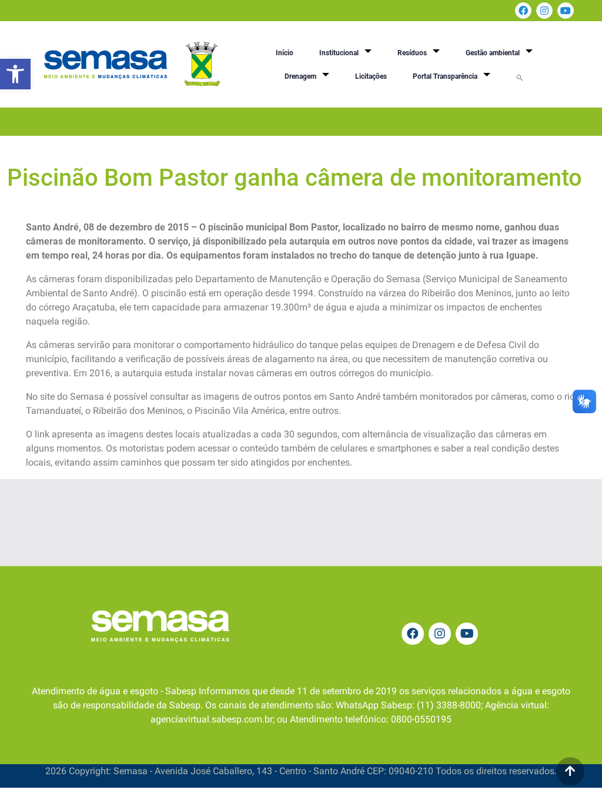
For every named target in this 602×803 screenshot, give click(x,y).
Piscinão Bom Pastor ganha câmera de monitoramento (294, 178)
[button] (15, 74)
